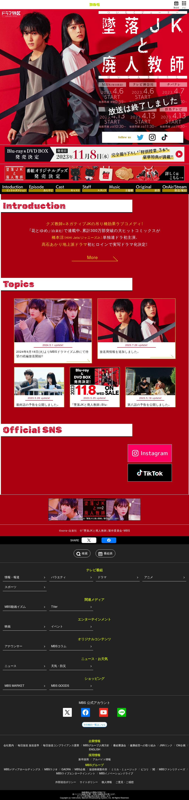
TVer (54, 606)
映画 (8, 626)
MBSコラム (58, 646)
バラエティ (58, 577)
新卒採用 (83, 759)
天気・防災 (58, 666)
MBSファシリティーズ (172, 769)
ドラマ (102, 577)
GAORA (66, 769)
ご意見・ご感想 (125, 782)
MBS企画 (80, 769)
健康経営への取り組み (143, 745)
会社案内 (9, 745)
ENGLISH (94, 749)
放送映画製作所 (98, 769)
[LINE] (121, 712)
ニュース (10, 666)
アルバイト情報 (102, 759)
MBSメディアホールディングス (22, 769)
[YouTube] (103, 712)
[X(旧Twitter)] (89, 540)
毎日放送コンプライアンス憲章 (61, 745)
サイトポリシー (89, 782)
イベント (57, 626)
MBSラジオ (51, 769)
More (92, 257)
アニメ (148, 577)
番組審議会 (119, 745)
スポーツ (10, 587)
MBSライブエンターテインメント (75, 773)
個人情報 (107, 782)
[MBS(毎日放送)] (94, 4)
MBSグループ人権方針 (96, 745)
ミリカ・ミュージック (124, 769)
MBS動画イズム (15, 606)
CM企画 (180, 745)
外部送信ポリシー (65, 782)
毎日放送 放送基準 (28, 745)
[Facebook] (109, 540)
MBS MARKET (14, 685)
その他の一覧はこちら (94, 724)
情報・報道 (12, 577)
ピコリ (145, 769)
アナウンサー (13, 646)
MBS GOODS (60, 685)
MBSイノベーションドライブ (116, 773)
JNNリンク (166, 745)
